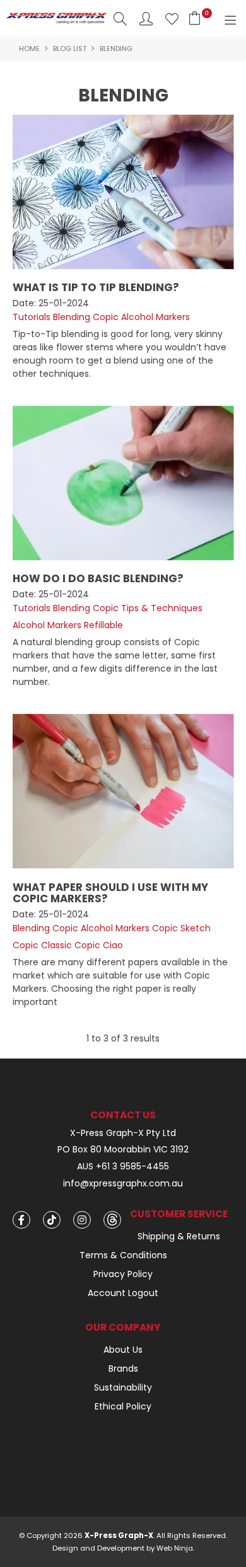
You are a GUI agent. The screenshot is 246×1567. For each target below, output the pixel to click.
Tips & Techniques (161, 608)
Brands (123, 1368)
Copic (106, 317)
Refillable (103, 625)
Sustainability (123, 1387)
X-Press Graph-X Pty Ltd (123, 1133)
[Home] (56, 17)
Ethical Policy (123, 1406)
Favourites (172, 18)
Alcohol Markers (155, 317)
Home (29, 48)
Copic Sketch (181, 928)
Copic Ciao (98, 945)
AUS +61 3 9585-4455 (123, 1166)
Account (146, 18)
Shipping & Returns (179, 1236)
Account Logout (123, 1293)
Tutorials (31, 317)
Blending (71, 317)
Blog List (69, 48)
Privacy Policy (123, 1274)
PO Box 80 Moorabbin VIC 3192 (123, 1149)
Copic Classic (42, 945)
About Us (123, 1349)
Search (120, 18)
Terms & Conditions (123, 1255)
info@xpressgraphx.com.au (123, 1183)
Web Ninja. (175, 1548)
